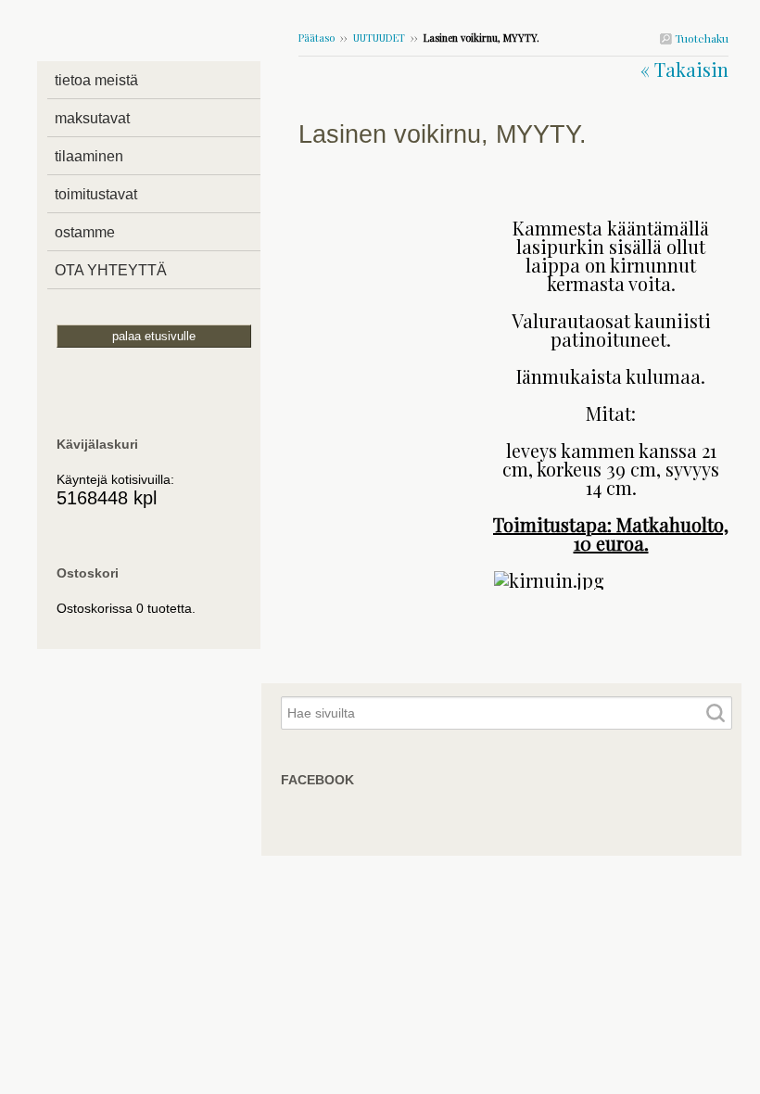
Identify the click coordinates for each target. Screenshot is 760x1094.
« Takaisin (684, 69)
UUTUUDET (380, 38)
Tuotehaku (700, 38)
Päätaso (316, 38)
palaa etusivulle (154, 336)
